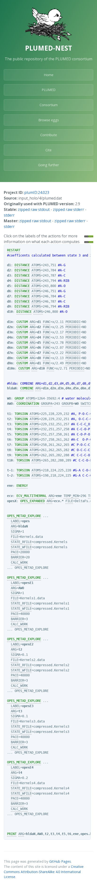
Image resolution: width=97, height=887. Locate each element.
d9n (10, 363)
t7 (9, 445)
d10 (10, 311)
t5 (9, 434)
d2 (9, 270)
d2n (10, 327)
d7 (9, 296)
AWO (10, 403)
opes (26, 521)
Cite (48, 150)
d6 (9, 291)
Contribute (48, 135)
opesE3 (27, 706)
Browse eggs (48, 120)
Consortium (49, 105)
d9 (9, 306)
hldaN (11, 388)
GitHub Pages (60, 861)
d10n (11, 368)
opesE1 (27, 583)
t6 (9, 439)
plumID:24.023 (36, 192)
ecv (10, 496)
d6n (10, 347)
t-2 (10, 475)
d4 (9, 281)
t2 (9, 419)
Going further (48, 165)
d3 (9, 275)
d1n (10, 322)
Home (48, 75)
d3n (10, 332)
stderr (9, 215)
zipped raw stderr (68, 209)
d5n (10, 342)
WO (9, 398)
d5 (9, 286)
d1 (9, 265)
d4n (10, 337)
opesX (11, 501)
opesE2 (27, 644)
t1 (9, 414)
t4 (9, 429)
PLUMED (49, 89)
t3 (9, 424)
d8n (10, 358)
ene (10, 485)
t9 (9, 455)
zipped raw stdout (34, 209)
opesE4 (27, 767)
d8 (9, 301)
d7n (10, 353)
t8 (9, 450)
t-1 (10, 470)
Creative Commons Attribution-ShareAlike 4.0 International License (44, 871)
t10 (10, 460)
